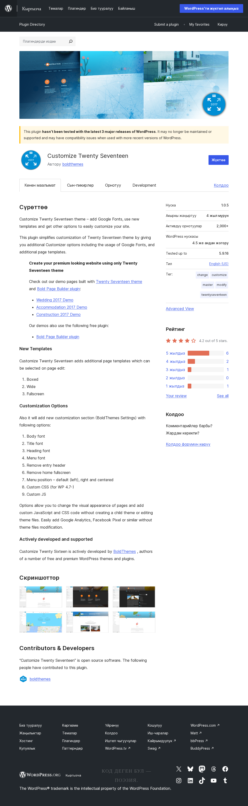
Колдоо (221, 185)
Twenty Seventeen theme (119, 281)
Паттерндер (72, 748)
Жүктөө (218, 160)
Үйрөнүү (112, 725)
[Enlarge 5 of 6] (102, 618)
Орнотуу (113, 185)
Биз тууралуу (30, 725)
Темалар (69, 733)
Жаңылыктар (30, 733)
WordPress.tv (118, 748)
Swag (154, 748)
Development (144, 185)
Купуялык (27, 748)
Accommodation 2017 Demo (61, 307)
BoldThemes (124, 551)
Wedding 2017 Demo (54, 299)
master (208, 285)
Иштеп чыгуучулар (120, 741)
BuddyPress (202, 748)
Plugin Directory (32, 24)
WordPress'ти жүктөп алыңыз (211, 8)
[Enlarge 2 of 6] (102, 592)
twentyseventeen (214, 295)
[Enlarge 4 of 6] (55, 618)
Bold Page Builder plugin (58, 288)
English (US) (219, 264)
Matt (196, 733)
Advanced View (180, 308)
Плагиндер (71, 741)
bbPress (199, 741)
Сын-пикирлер (80, 185)
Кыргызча (73, 775)
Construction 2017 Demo (58, 314)
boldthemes (72, 164)
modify (222, 285)
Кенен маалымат (40, 185)
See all (223, 395)
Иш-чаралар (158, 733)
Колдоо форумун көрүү (188, 444)
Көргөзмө (70, 725)
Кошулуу (155, 725)
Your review (176, 395)
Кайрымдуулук (162, 741)
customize (219, 275)
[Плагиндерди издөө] (71, 41)
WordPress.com (205, 725)
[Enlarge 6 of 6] (149, 618)
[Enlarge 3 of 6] (149, 592)
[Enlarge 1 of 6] (55, 592)
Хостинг (26, 741)
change (202, 275)
